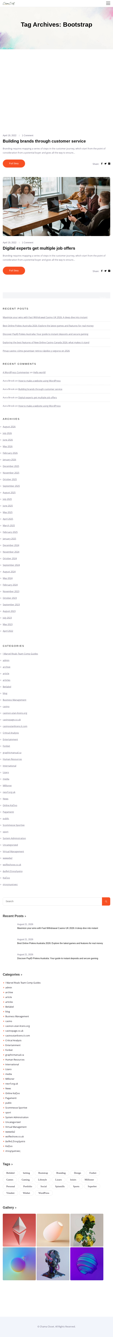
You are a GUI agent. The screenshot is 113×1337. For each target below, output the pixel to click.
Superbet (92, 1186)
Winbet (26, 1193)
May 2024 (8, 578)
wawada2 (7, 858)
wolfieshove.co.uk (12, 864)
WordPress (43, 1193)
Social (44, 1186)
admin (6, 660)
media (6, 778)
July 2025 (7, 499)
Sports (76, 1186)
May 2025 (8, 512)
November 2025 (11, 472)
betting (26, 1173)
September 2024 (11, 565)
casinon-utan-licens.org (15, 713)
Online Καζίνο (10, 805)
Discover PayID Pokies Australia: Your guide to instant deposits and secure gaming (45, 334)
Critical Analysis (11, 732)
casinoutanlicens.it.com (15, 726)
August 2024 (9, 571)
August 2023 (9, 611)
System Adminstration (14, 838)
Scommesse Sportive (14, 825)
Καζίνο (6, 877)
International (9, 765)
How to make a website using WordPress (39, 380)
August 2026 (9, 426)
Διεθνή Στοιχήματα (12, 871)
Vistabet (10, 1193)
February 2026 (10, 453)
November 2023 (11, 591)
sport (5, 831)
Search (102, 297)
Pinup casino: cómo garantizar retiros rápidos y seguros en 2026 (36, 350)
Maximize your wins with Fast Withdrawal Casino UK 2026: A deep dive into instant (45, 317)
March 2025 (9, 525)
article (6, 673)
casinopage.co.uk (12, 719)
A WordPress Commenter (16, 372)
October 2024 (10, 558)
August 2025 (9, 492)
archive (6, 666)
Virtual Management (13, 851)
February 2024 (10, 584)
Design (77, 1173)
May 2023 (8, 624)
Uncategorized (10, 844)
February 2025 (10, 532)
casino (6, 706)
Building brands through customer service (44, 141)
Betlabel (7, 686)
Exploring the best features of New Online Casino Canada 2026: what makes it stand (46, 342)
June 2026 (8, 439)
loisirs (73, 1179)
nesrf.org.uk (9, 792)
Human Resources (12, 759)
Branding (61, 1173)
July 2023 (7, 617)
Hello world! (39, 372)
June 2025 (8, 505)
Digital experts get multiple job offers (39, 248)
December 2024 (11, 545)
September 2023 (11, 604)
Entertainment (10, 739)
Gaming (26, 1179)
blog (5, 693)
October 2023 (10, 598)
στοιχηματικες (10, 884)
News (5, 798)
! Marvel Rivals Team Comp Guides (20, 653)
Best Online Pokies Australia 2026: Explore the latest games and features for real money (48, 325)
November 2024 (11, 551)
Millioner (7, 785)
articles (6, 680)
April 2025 (8, 518)
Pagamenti (8, 811)
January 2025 (9, 538)
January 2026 (9, 459)
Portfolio (27, 1186)
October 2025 (10, 479)
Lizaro (6, 772)
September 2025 (11, 485)
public (6, 818)
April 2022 (8, 630)
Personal (10, 1186)
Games (9, 1179)
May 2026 (8, 446)
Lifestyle (42, 1179)
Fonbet (6, 746)
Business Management (14, 699)
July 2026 (7, 433)
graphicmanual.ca (12, 752)
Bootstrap (43, 1173)
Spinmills (60, 1186)
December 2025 (11, 466)
